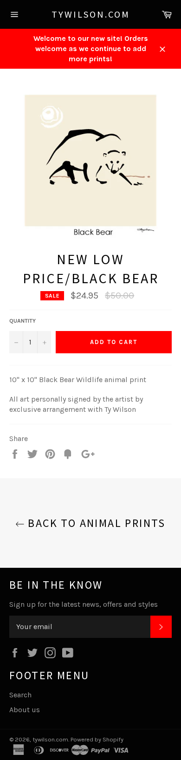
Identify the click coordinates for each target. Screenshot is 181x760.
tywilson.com (91, 14)
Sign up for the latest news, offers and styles (83, 604)
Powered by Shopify (97, 739)
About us (24, 709)
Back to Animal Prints (95, 523)
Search (20, 694)
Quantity (22, 321)
